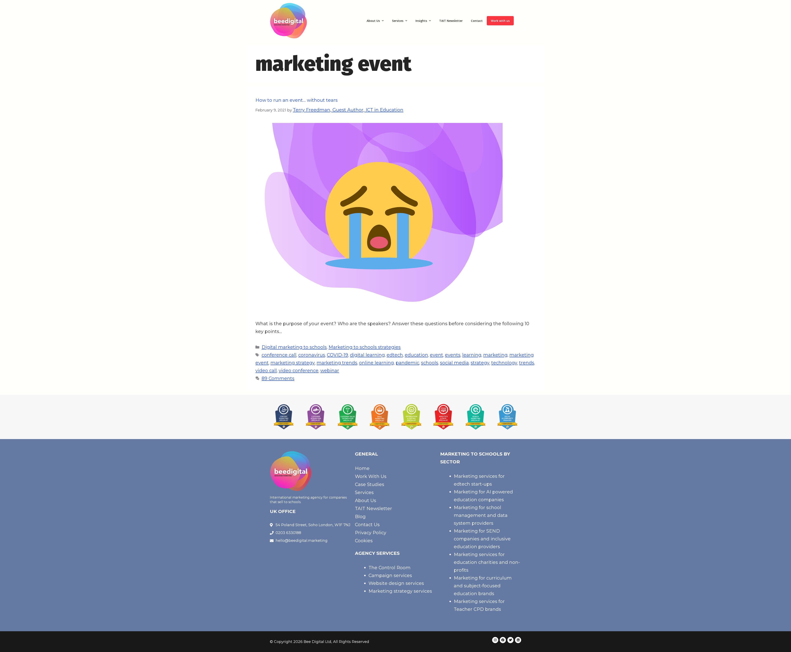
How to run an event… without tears (296, 100)
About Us (373, 21)
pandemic (407, 363)
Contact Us (367, 524)
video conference (298, 370)
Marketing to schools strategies (365, 347)
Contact (477, 21)
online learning (376, 363)
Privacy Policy (370, 532)
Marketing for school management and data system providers (481, 515)
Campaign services (390, 575)
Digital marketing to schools (294, 347)
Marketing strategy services (400, 591)
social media (454, 363)
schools (429, 363)
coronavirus (311, 355)
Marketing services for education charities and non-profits (487, 562)
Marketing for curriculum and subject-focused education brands (483, 585)
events (452, 355)
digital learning (367, 355)
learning (471, 355)
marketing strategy (292, 363)
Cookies (364, 540)
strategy (480, 363)
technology (504, 363)
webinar (329, 370)
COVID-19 (337, 355)
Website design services (396, 583)
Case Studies (369, 484)
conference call (279, 355)
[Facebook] (503, 640)
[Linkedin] (518, 640)
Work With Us (370, 476)
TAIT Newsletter (451, 21)
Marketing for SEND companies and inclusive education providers (482, 538)
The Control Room (390, 567)
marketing (495, 355)
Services (397, 21)
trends (526, 363)
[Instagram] (495, 640)
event (436, 355)
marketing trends (337, 363)
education (416, 355)
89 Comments (278, 378)
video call (266, 370)
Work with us (500, 21)
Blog (360, 516)
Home (362, 468)
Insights (421, 21)
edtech (395, 355)
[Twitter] (510, 640)
